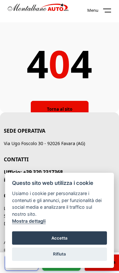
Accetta (59, 238)
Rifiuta (59, 253)
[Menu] (111, 12)
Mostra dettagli (29, 221)
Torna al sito (59, 109)
